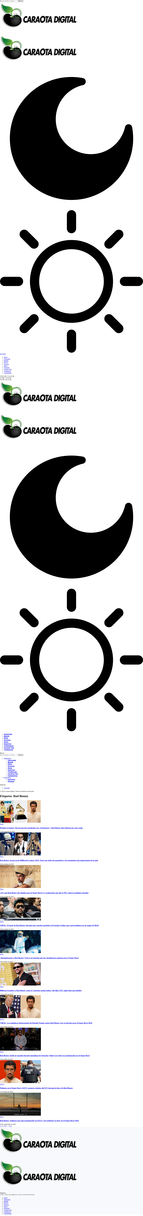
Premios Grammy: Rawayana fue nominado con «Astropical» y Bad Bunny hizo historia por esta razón (41, 828)
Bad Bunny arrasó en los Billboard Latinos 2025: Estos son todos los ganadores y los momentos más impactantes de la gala (49, 860)
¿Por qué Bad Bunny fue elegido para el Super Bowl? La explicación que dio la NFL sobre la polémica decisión (44, 893)
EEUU (2, 1019)
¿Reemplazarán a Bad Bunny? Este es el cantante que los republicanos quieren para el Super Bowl (39, 958)
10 (11, 1126)
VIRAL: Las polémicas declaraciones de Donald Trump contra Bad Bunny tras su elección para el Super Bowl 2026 (46, 1023)
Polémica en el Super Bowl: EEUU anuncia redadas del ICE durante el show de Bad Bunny (36, 1088)
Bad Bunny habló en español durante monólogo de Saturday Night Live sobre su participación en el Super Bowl (45, 1056)
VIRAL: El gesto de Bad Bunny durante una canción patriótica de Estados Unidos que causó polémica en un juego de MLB (49, 925)
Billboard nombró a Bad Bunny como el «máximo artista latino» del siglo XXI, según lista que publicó (41, 990)
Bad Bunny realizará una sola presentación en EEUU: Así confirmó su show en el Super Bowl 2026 (39, 1121)
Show (2, 824)
